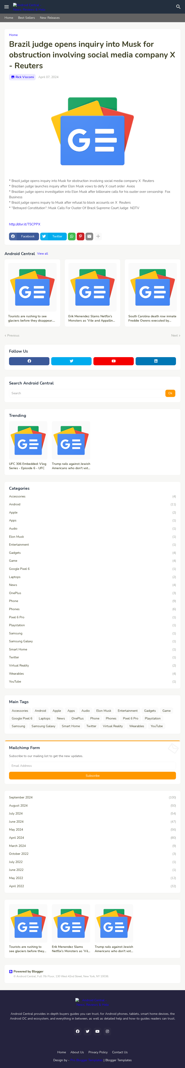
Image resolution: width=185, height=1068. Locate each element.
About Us (77, 1052)
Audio (92, 528)
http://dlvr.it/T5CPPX (24, 224)
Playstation (92, 625)
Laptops (92, 577)
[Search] (179, 7)
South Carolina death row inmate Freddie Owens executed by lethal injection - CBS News (152, 318)
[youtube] (113, 361)
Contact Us (120, 1052)
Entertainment (92, 544)
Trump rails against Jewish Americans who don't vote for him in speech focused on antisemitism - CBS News (71, 466)
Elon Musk (92, 537)
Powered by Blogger (28, 971)
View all (42, 254)
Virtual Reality (92, 665)
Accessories (92, 496)
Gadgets (92, 553)
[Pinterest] (80, 236)
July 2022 (92, 862)
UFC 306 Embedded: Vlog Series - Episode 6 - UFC (27, 466)
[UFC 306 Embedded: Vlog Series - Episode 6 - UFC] (28, 440)
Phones (92, 609)
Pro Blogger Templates (86, 1060)
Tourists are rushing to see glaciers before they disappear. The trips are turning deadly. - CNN (30, 318)
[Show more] (98, 236)
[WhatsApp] (72, 236)
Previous (13, 335)
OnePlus (92, 593)
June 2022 (92, 870)
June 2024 (92, 822)
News (92, 585)
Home (9, 18)
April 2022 (92, 886)
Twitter (92, 657)
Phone (92, 601)
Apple (92, 512)
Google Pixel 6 (92, 569)
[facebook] (29, 361)
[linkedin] (156, 361)
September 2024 (92, 797)
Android (92, 504)
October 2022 (92, 854)
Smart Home (92, 649)
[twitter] (71, 361)
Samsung (92, 633)
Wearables (92, 673)
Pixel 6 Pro (92, 617)
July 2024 (92, 813)
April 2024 (92, 838)
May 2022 (92, 878)
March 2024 (92, 846)
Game (92, 561)
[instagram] (107, 1031)
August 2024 (92, 805)
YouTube (92, 681)
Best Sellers (26, 18)
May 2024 (92, 829)
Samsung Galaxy (92, 641)
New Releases (50, 18)
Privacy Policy (98, 1052)
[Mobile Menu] (6, 7)
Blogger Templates (118, 1060)
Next (174, 335)
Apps (92, 520)
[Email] (89, 236)
